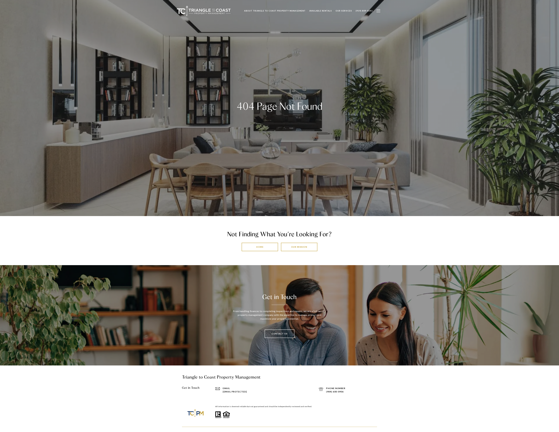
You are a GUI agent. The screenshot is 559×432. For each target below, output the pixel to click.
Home (259, 247)
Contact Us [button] (279, 333)
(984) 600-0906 (335, 391)
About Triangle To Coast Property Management (275, 11)
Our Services (344, 11)
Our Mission (299, 247)
